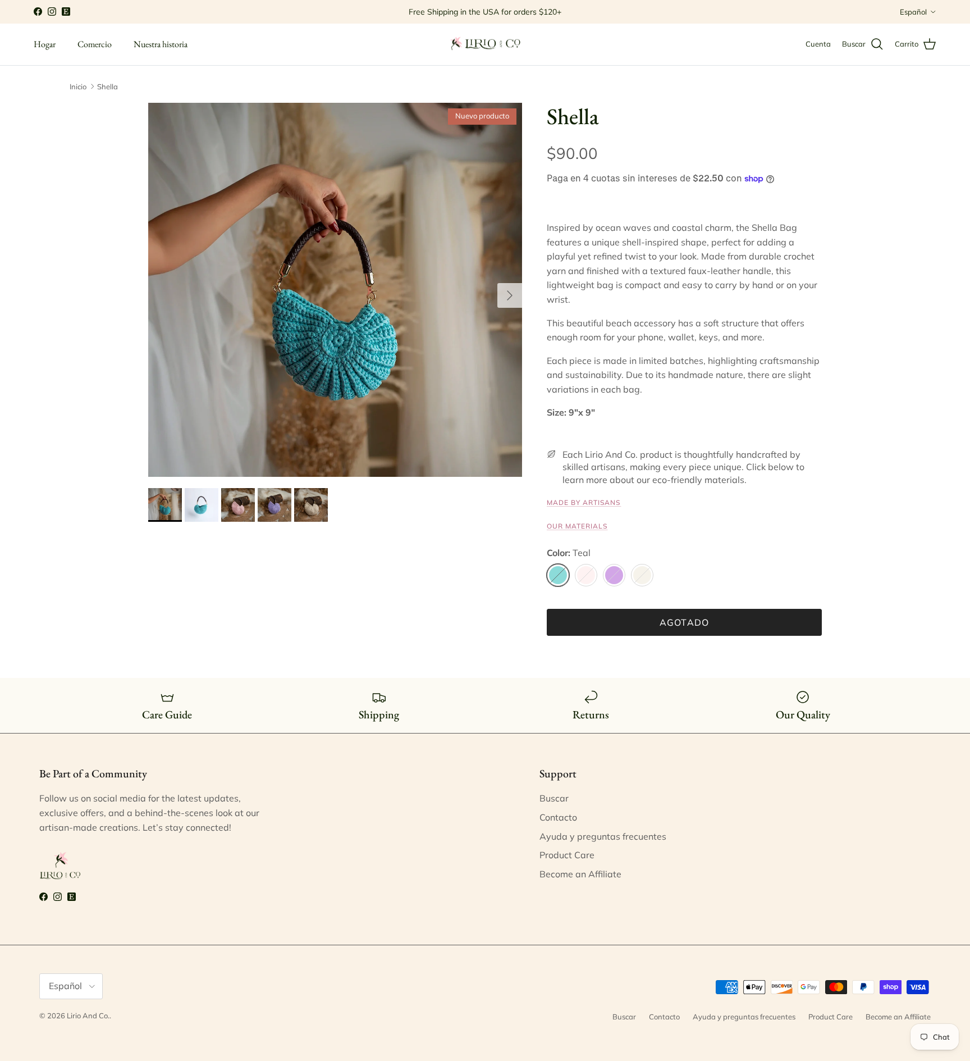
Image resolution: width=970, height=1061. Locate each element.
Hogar (45, 44)
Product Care (566, 854)
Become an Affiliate (580, 874)
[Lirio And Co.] (485, 44)
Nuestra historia (160, 44)
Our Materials (577, 526)
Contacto (558, 817)
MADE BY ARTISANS (584, 502)
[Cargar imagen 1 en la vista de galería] (335, 290)
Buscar (554, 798)
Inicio (78, 86)
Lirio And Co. (88, 1015)
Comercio (94, 44)
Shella (107, 86)
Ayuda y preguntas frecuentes (602, 836)
